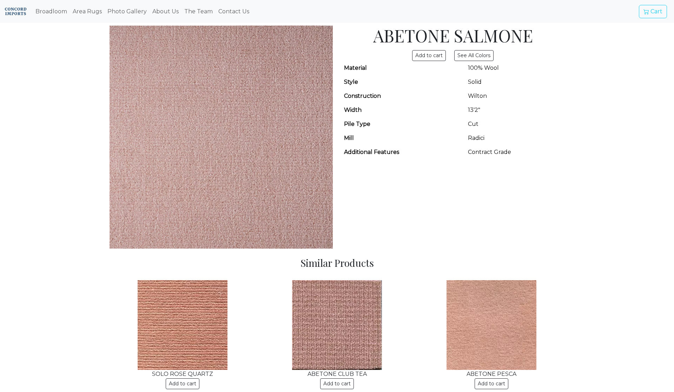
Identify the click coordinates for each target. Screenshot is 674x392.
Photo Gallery (127, 11)
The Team (198, 11)
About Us (165, 11)
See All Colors (473, 55)
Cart (655, 11)
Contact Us (233, 11)
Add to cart (182, 383)
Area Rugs (87, 11)
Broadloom (51, 11)
